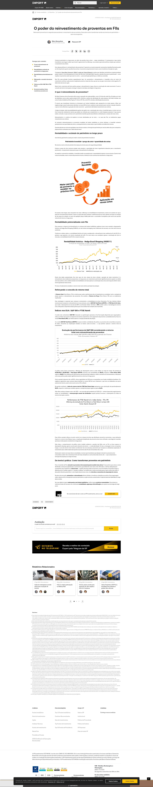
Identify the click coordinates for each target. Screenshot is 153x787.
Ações (34, 720)
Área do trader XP (83, 731)
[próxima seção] (82, 601)
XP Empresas (81, 727)
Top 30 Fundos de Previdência (63, 727)
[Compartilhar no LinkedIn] (84, 51)
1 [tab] (74, 601)
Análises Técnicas (37, 724)
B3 (36, 775)
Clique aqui (111, 493)
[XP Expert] (39, 3)
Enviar (111, 528)
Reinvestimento (49, 501)
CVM (48, 775)
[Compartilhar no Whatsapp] (80, 51)
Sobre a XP (81, 712)
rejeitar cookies (113, 781)
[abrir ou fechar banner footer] (148, 778)
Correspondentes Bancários (78, 776)
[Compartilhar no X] (76, 51)
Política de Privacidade (84, 720)
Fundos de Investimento (39, 727)
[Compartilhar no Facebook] (72, 51)
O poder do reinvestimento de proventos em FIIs (69, 12)
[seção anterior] (70, 601)
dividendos (36, 501)
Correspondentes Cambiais (58, 776)
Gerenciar (50, 782)
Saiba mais (60, 782)
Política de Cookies (83, 724)
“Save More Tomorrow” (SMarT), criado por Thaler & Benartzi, (77, 72)
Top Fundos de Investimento (63, 724)
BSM (42, 775)
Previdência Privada (38, 735)
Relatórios (52, 12)
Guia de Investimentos (38, 716)
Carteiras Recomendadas (62, 716)
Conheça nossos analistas (107, 712)
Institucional (81, 716)
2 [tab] (76, 601)
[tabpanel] (43, 582)
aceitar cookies (130, 781)
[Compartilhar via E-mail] (88, 51)
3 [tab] (79, 601)
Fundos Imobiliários (42, 12)
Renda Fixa (35, 731)
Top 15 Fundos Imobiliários (62, 712)
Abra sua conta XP (115, 2)
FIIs (42, 501)
